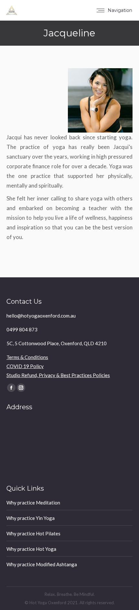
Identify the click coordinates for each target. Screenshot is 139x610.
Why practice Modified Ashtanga (41, 564)
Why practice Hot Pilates (33, 533)
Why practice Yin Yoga (30, 518)
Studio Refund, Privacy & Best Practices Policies (58, 375)
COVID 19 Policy (25, 366)
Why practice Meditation (33, 502)
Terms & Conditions (27, 357)
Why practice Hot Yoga (31, 549)
